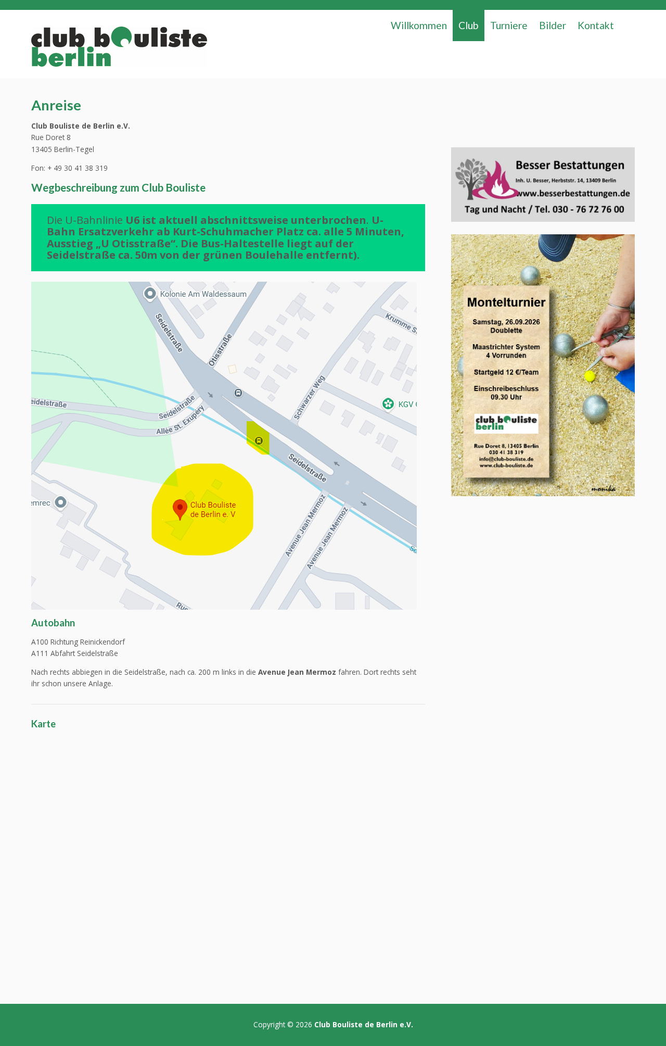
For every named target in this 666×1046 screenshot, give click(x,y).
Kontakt (596, 25)
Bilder (552, 25)
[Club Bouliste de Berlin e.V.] (119, 49)
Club (468, 25)
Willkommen (419, 25)
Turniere (509, 25)
